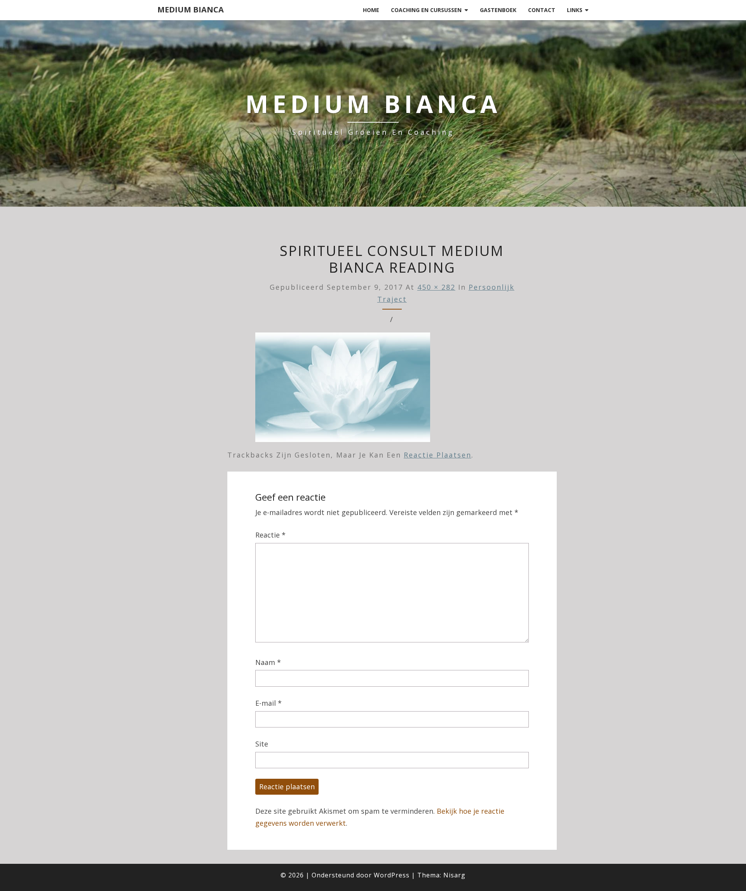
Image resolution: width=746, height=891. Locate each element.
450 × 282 (436, 287)
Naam (268, 662)
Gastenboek (498, 10)
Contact (541, 10)
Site (261, 743)
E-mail (268, 703)
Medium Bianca (190, 9)
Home (371, 10)
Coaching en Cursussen (426, 10)
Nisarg (454, 875)
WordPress (392, 875)
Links (574, 10)
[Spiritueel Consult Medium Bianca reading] (342, 390)
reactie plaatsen (437, 454)
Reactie (270, 534)
